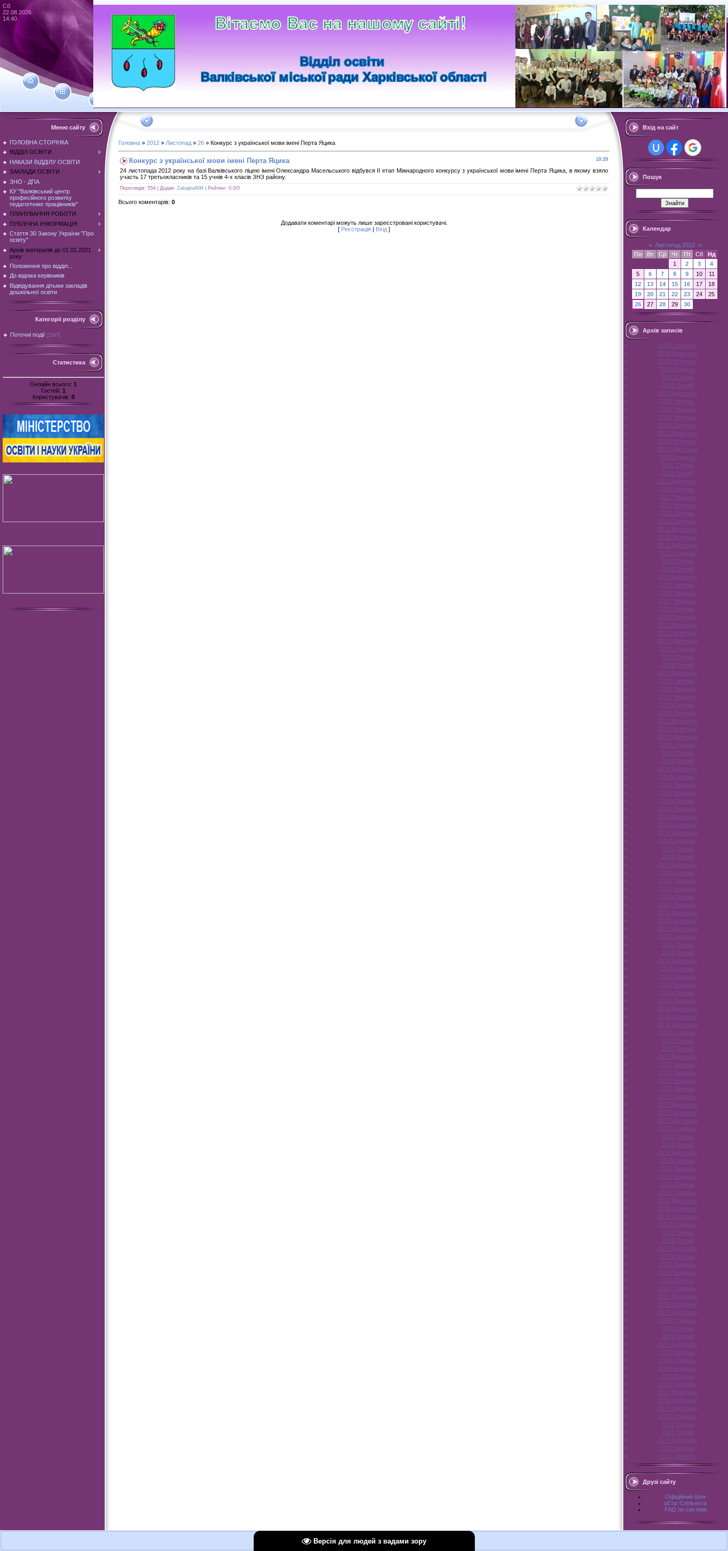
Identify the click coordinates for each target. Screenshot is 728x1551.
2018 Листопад (678, 1216)
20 (650, 294)
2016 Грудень (677, 1032)
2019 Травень (677, 1264)
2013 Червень (677, 697)
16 (687, 284)
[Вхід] (97, 99)
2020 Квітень (677, 1352)
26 (201, 143)
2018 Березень (678, 1152)
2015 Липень (677, 897)
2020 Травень (677, 1360)
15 (675, 284)
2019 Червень (677, 1272)
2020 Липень (677, 1376)
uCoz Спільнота (685, 1503)
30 (687, 304)
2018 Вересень (677, 1200)
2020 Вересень (677, 1392)
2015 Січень (677, 849)
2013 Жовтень (677, 729)
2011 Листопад (677, 545)
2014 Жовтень (677, 825)
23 (687, 294)
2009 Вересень (677, 353)
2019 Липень (677, 1280)
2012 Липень (677, 609)
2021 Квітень (677, 1448)
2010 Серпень (678, 425)
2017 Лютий (677, 1048)
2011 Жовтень (678, 537)
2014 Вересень (677, 817)
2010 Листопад (678, 449)
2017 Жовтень (677, 1112)
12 (638, 284)
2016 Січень (677, 944)
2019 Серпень (678, 1288)
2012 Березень (678, 577)
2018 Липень (677, 1184)
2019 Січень (677, 1232)
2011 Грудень (677, 553)
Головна (129, 143)
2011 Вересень (678, 529)
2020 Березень (678, 1344)
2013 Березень (678, 673)
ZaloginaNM (190, 188)
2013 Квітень (677, 681)
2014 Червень (677, 793)
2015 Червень (677, 889)
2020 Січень (677, 1328)
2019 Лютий (677, 1240)
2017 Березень (678, 1056)
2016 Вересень (677, 1008)
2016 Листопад (678, 1024)
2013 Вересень (677, 721)
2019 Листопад (678, 1312)
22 (675, 294)
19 (638, 294)
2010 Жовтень (677, 441)
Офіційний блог (685, 1496)
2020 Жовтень (677, 1400)
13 (650, 284)
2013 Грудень (677, 745)
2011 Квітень (677, 489)
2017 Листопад (678, 1120)
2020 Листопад (678, 1408)
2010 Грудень (677, 457)
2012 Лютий (677, 569)
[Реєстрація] (62, 91)
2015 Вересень (677, 913)
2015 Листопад (678, 928)
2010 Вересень (677, 433)
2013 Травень (677, 689)
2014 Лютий (677, 761)
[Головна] (31, 81)
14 (662, 284)
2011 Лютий (677, 473)
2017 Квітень (677, 1064)
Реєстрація (356, 229)
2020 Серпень (678, 1384)
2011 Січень (677, 465)
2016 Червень (677, 984)
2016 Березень (678, 960)
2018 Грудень (677, 1224)
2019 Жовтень (677, 1304)
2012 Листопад (678, 641)
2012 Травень (677, 593)
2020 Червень (677, 1368)
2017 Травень (677, 1072)
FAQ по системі (686, 1509)
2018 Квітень (677, 1160)
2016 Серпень (678, 1000)
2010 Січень (677, 377)
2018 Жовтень (677, 1208)
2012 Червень (677, 601)
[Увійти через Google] (692, 147)
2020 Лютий (677, 1336)
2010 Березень (678, 393)
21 (662, 294)
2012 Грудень (677, 649)
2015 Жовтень (677, 920)
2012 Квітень (677, 585)
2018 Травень (677, 1168)
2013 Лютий (677, 665)
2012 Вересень (677, 625)
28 (662, 304)
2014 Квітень (677, 777)
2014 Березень (678, 769)
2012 (153, 143)
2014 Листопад (678, 833)
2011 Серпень (677, 521)
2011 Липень (677, 513)
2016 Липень (677, 992)
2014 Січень (677, 753)
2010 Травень (677, 409)
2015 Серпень (678, 905)
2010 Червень (677, 417)
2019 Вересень (677, 1296)
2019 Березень (678, 1248)
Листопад (178, 143)
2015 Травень (677, 881)
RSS (717, 9)
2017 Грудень (677, 1128)
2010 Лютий (677, 385)
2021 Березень (678, 1440)
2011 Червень (677, 505)
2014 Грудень (677, 841)
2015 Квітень (677, 873)
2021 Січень (677, 1424)
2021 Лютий (677, 1432)
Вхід (381, 229)
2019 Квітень (677, 1256)
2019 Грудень (677, 1320)
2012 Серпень (678, 617)
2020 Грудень (677, 1416)
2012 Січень (677, 561)
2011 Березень (677, 481)
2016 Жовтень (677, 1016)
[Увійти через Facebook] (674, 148)
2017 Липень (677, 1088)
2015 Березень (678, 865)
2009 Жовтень (677, 361)
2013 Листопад (678, 737)
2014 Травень (677, 785)
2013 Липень (677, 705)
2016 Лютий (677, 952)
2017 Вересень (677, 1104)
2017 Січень (677, 1040)
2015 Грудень (677, 936)
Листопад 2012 (675, 245)
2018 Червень (677, 1176)
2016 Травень (677, 976)
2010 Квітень (677, 401)
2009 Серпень (678, 345)
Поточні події (27, 334)
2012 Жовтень (677, 633)
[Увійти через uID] (656, 148)
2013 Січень (677, 657)
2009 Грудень (677, 369)
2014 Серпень (678, 809)
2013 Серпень (678, 713)
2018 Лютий (677, 1144)
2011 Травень (677, 497)
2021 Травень (677, 1456)
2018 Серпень (678, 1192)
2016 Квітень (677, 968)
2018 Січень (677, 1136)
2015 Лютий (677, 857)
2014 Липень (677, 801)
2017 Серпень (678, 1096)
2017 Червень (677, 1080)
